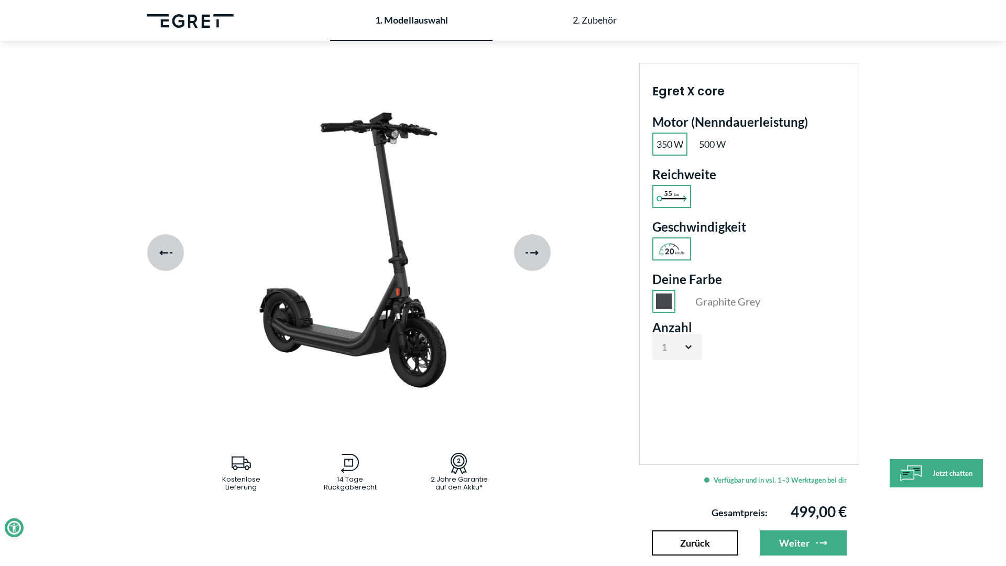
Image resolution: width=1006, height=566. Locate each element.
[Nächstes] (532, 252)
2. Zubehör (595, 20)
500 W (712, 144)
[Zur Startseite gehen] (190, 20)
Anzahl (672, 327)
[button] (14, 528)
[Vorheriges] (165, 252)
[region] (350, 252)
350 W (670, 144)
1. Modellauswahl (411, 20)
